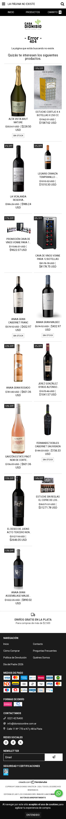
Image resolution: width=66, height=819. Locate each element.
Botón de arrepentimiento (33, 798)
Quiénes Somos (41, 657)
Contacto (38, 644)
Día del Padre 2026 (13, 664)
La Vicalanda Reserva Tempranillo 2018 (18, 198)
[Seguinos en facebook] (13, 742)
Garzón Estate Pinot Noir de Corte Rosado (18, 458)
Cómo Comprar (11, 650)
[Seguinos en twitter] (20, 742)
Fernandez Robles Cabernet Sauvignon (48, 445)
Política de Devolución (15, 657)
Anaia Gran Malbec (48, 322)
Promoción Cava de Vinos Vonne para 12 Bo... (18, 241)
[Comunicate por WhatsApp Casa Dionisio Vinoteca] (58, 793)
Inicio (6, 644)
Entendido (33, 814)
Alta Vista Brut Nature (18, 121)
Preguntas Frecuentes (45, 650)
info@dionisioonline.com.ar (21, 723)
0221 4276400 (15, 718)
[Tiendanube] (33, 783)
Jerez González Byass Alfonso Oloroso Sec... (48, 385)
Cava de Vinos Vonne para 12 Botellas (47, 257)
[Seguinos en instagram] (5, 742)
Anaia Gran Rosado (18, 387)
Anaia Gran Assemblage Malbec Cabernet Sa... (18, 594)
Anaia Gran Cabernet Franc (18, 321)
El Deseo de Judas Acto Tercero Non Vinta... (18, 531)
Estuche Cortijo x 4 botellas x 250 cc (48, 114)
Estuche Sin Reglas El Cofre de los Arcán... (48, 498)
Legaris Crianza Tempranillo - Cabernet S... (48, 175)
